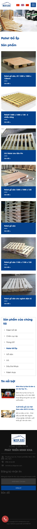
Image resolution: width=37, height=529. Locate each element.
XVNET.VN (27, 524)
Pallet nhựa (11, 372)
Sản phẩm (22, 22)
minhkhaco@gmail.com (13, 465)
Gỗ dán (9, 354)
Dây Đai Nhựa (12, 366)
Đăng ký (18, 488)
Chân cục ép (12, 336)
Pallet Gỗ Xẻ (11, 330)
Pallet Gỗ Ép (11, 348)
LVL (7, 360)
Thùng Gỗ (10, 342)
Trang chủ (9, 22)
